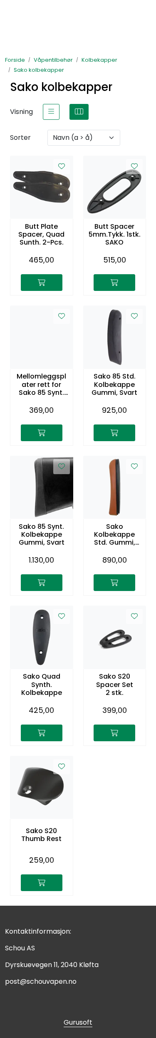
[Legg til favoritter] (61, 166)
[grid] (79, 112)
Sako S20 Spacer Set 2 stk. (114, 684)
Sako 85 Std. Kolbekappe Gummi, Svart (114, 384)
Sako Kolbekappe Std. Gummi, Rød (114, 535)
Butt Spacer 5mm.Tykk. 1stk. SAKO (115, 234)
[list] (51, 112)
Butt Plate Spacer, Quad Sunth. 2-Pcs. (41, 234)
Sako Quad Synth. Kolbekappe (41, 684)
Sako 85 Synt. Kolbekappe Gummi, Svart (41, 535)
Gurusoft (78, 1022)
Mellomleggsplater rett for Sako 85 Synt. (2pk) (41, 384)
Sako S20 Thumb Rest (41, 835)
